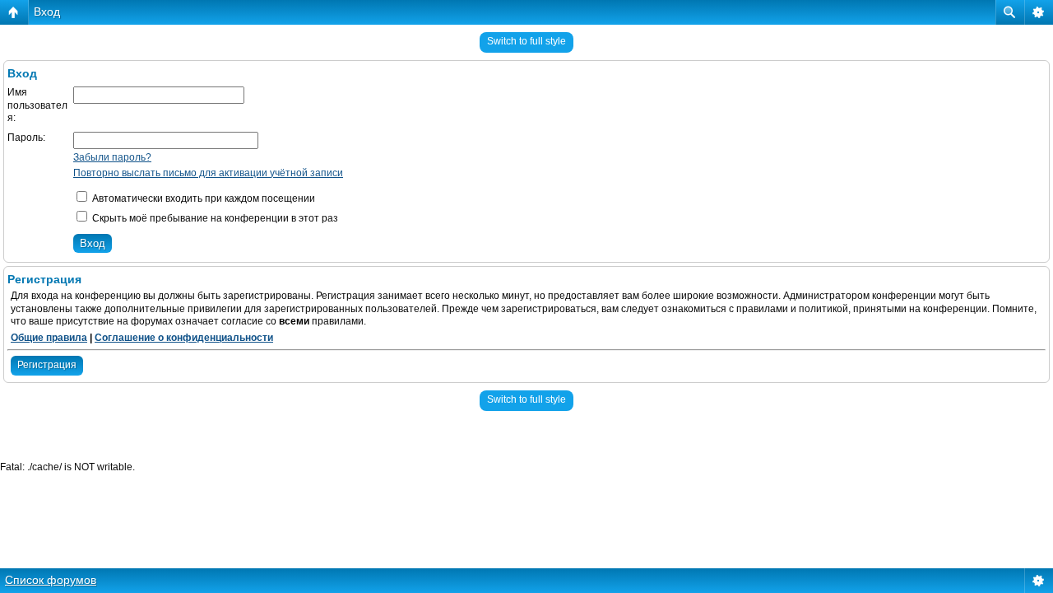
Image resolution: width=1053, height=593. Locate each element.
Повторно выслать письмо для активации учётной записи (208, 173)
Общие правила (49, 337)
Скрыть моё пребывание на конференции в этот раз (214, 218)
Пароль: (26, 137)
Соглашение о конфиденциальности (184, 337)
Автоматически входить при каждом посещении (202, 198)
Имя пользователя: (37, 105)
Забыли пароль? (112, 157)
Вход (47, 11)
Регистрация (47, 365)
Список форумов (50, 579)
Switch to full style (526, 41)
